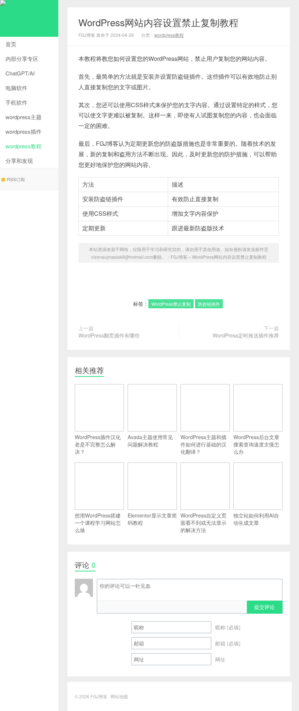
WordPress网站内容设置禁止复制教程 (158, 22)
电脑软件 (16, 87)
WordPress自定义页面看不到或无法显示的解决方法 (203, 523)
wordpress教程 (23, 146)
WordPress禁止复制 (171, 304)
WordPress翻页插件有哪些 (109, 335)
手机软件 (16, 102)
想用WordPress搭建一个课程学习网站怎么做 (98, 523)
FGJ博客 (29, 18)
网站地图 (119, 696)
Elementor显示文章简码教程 (152, 519)
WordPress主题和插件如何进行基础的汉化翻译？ (203, 444)
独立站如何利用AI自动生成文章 (256, 519)
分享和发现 (19, 160)
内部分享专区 (21, 58)
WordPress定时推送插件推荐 (246, 335)
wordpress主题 (23, 117)
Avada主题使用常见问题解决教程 (150, 440)
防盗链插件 (209, 304)
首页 (10, 44)
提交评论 (264, 606)
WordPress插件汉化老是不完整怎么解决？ (98, 444)
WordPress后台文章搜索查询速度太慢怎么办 (256, 444)
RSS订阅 (16, 179)
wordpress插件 (23, 131)
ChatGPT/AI (20, 73)
